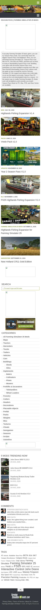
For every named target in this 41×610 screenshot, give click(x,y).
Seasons (7, 433)
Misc (2, 110)
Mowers (9, 384)
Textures (7, 424)
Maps (5, 340)
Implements (8, 371)
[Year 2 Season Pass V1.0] (20, 156)
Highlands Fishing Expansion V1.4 (17, 113)
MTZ (10, 575)
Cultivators (11, 377)
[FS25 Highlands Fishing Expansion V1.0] (20, 184)
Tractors (6, 343)
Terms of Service (18, 601)
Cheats (6, 427)
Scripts (6, 436)
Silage (37, 577)
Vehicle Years (9, 580)
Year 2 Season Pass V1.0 (13, 171)
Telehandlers (11, 390)
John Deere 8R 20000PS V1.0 (21, 468)
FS (12, 566)
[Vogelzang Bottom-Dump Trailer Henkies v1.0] (5, 479)
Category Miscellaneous (8, 558)
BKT (35, 555)
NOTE (30, 575)
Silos (8, 368)
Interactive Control (12, 569)
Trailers (6, 352)
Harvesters (5, 258)
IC (31, 566)
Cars (5, 359)
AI (2, 555)
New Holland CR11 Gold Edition (16, 261)
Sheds (9, 365)
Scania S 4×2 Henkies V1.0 (20, 494)
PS (28, 577)
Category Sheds (21, 558)
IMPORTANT (36, 566)
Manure (20, 572)
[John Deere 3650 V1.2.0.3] (5, 462)
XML (27, 580)
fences (3, 566)
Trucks (6, 349)
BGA (30, 555)
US (2, 580)
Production (22, 577)
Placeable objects (10, 408)
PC (34, 575)
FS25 (17, 566)
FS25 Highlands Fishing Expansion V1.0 (20, 200)
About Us (28, 601)
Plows (8, 380)
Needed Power (16, 574)
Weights (6, 418)
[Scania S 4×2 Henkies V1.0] (5, 496)
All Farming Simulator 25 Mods (16, 337)
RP (34, 577)
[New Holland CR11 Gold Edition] (20, 246)
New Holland (24, 575)
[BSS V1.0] (5, 488)
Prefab (6, 412)
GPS (23, 566)
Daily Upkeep (20, 561)
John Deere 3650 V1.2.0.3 (19, 459)
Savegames (8, 430)
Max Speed (5, 575)
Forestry (6, 396)
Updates (4, 168)
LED (10, 572)
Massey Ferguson (31, 572)
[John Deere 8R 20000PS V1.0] (5, 471)
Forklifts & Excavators (12, 387)
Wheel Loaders (12, 393)
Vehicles (6, 355)
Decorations (8, 405)
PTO (31, 577)
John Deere (32, 569)
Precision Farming (10, 577)
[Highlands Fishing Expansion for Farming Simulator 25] (20, 214)
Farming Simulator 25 (23, 563)
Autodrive (7, 440)
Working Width (20, 580)
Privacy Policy (7, 601)
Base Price (19, 555)
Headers (6, 402)
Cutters (6, 399)
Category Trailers (10, 561)
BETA (25, 555)
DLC (2, 197)
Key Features (4, 572)
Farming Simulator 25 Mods (12, 226)
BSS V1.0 (13, 485)
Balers (9, 374)
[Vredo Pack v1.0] (20, 126)
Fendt (8, 566)
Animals (6, 555)
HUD (28, 566)
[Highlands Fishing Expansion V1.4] (20, 98)
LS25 (15, 572)
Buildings (7, 362)
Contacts (35, 601)
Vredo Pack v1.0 (9, 141)
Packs (3, 138)
